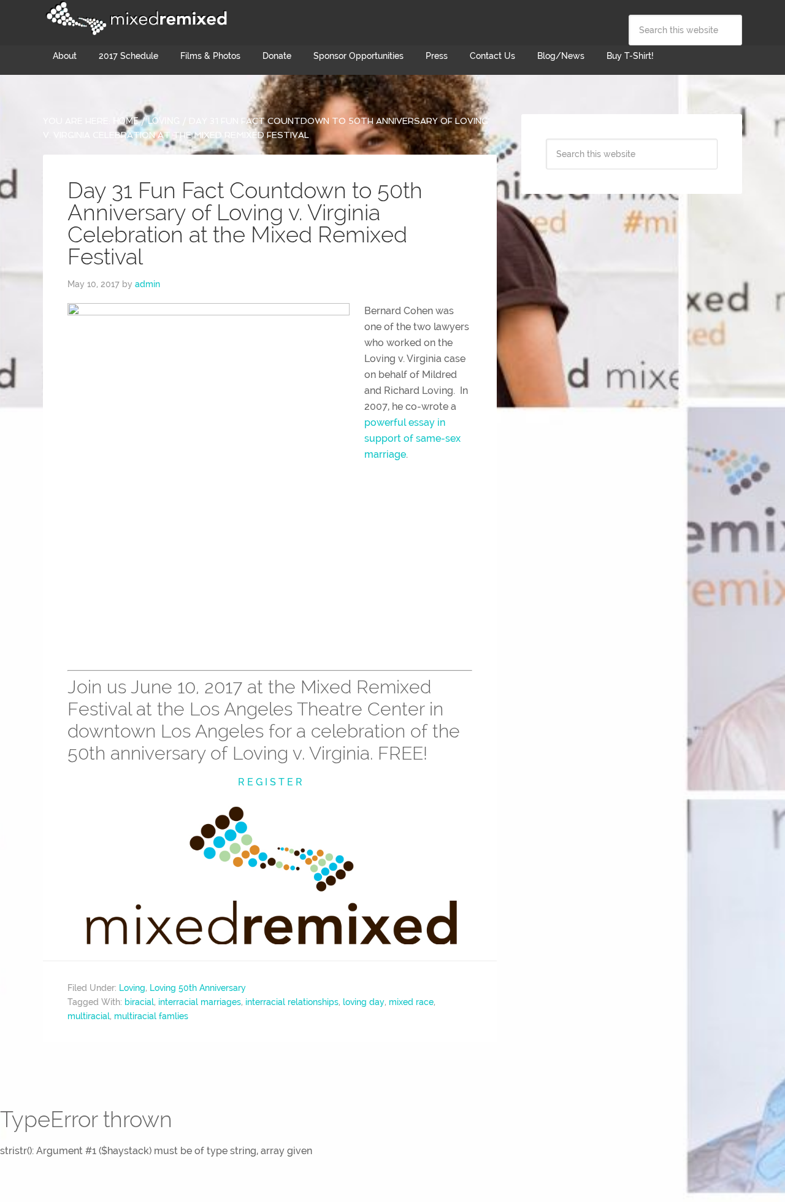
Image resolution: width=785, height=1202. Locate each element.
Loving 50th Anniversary (198, 988)
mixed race (411, 1002)
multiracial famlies (151, 1016)
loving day (364, 1002)
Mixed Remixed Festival (135, 18)
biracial (139, 1002)
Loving (132, 988)
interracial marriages (199, 1002)
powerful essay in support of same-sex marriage (412, 438)
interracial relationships (292, 1002)
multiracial (88, 1016)
